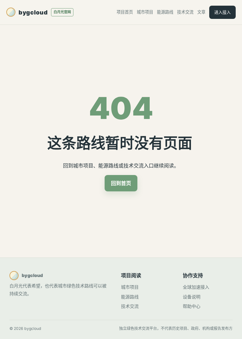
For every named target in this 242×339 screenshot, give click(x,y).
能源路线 (165, 11)
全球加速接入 (196, 287)
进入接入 (222, 12)
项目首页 (125, 11)
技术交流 (185, 11)
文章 (201, 11)
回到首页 (121, 183)
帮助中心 (191, 306)
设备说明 (191, 296)
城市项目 (145, 11)
